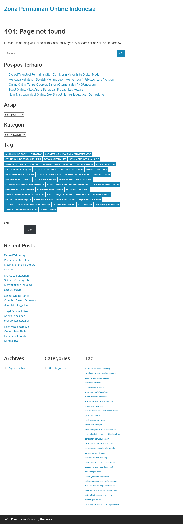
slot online (85, 204)
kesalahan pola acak (77, 174)
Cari (6, 223)
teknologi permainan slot (21, 209)
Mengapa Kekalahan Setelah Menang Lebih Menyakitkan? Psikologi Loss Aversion (61, 79)
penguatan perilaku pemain (75, 179)
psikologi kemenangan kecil (93, 194)
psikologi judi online (60, 194)
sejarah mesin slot (90, 199)
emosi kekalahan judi (18, 169)
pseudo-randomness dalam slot (24, 194)
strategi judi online (107, 204)
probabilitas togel (77, 189)
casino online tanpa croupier (23, 159)
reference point (43, 199)
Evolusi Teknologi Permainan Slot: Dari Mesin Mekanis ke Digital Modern (55, 74)
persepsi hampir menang (19, 189)
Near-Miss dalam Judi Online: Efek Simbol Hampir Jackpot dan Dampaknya (56, 94)
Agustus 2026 (17, 368)
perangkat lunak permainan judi (24, 184)
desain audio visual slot (84, 159)
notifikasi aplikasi (45, 179)
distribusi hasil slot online (21, 164)
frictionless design (71, 169)
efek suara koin (105, 164)
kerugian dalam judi (49, 174)
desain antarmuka (55, 159)
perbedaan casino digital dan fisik (67, 184)
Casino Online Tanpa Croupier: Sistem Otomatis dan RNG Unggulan (52, 84)
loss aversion (101, 174)
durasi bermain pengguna (57, 164)
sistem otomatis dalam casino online (27, 204)
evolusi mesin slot (45, 169)
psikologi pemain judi (18, 199)
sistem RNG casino (64, 204)
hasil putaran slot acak (19, 174)
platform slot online (50, 189)
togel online (48, 209)
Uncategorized (58, 368)
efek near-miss (84, 164)
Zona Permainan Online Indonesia (50, 8)
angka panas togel (16, 154)
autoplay (36, 154)
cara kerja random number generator (68, 154)
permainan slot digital (105, 184)
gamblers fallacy (96, 169)
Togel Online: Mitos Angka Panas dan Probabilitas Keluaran (47, 89)
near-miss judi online (18, 179)
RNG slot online (66, 199)
